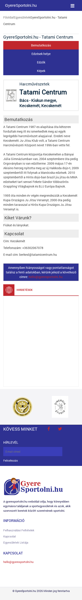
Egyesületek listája (15, 542)
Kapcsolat (9, 536)
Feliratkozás (10, 460)
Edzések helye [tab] (41, 54)
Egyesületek (22, 17)
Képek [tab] (41, 71)
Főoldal (8, 17)
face (48, 428)
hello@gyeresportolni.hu (46, 277)
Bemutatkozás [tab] (41, 45)
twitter (60, 428)
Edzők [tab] (41, 62)
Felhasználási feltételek (18, 530)
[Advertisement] (41, 341)
